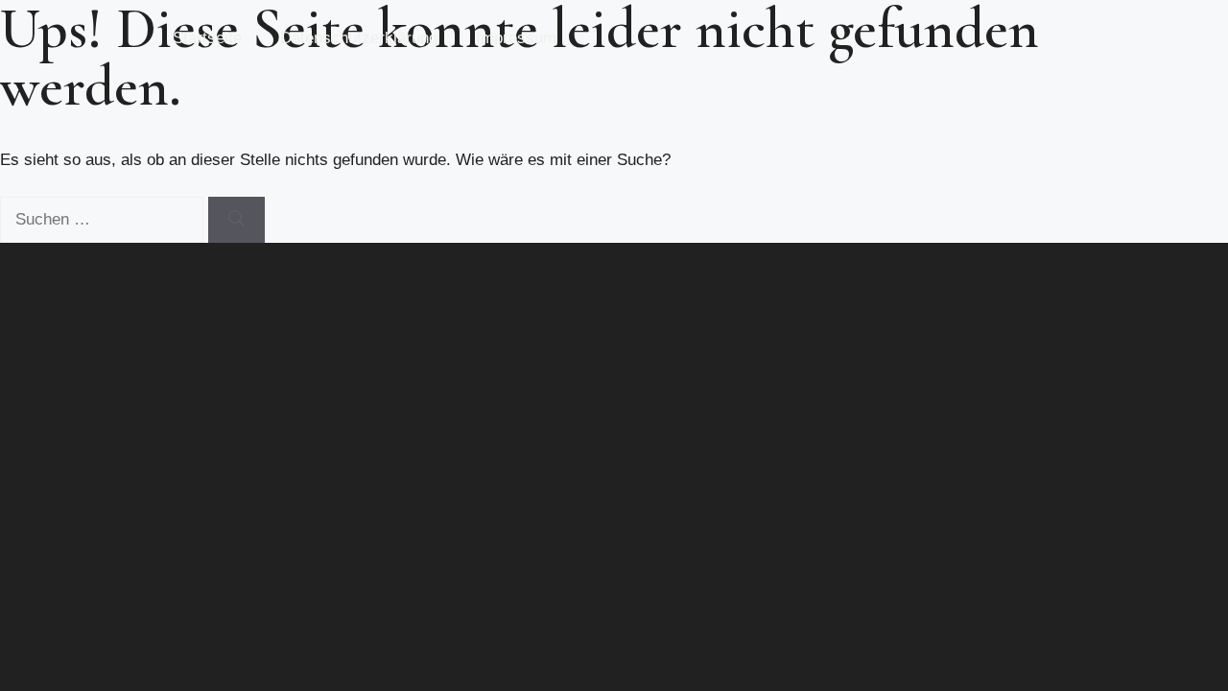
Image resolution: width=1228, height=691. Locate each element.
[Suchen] (236, 220)
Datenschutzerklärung (358, 38)
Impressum (516, 38)
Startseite (207, 38)
